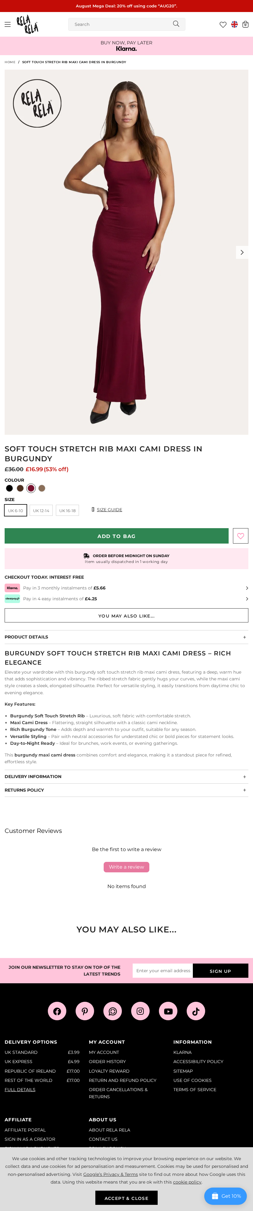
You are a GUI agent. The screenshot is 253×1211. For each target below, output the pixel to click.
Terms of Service (194, 1089)
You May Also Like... (126, 616)
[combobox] (126, 24)
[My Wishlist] (223, 24)
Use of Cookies (192, 1080)
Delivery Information (33, 776)
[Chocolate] (20, 488)
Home (10, 62)
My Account (104, 1052)
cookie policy (187, 1182)
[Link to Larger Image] (126, 252)
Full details (20, 1089)
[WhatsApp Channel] (112, 1011)
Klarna (182, 1052)
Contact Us (103, 1139)
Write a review (126, 867)
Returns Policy (24, 790)
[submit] (176, 24)
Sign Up (220, 971)
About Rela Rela (109, 1130)
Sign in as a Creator (30, 1139)
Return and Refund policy (122, 1080)
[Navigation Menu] (7, 24)
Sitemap (183, 1071)
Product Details (26, 637)
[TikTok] (196, 1011)
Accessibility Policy (198, 1061)
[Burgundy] (31, 488)
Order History (107, 1061)
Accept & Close (127, 1198)
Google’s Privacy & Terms (110, 1174)
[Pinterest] (85, 1011)
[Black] (9, 488)
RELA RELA (27, 24)
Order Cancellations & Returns (118, 1093)
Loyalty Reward (109, 1071)
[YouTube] (168, 1011)
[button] (245, 24)
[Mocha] (41, 488)
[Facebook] (57, 1011)
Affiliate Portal (25, 1130)
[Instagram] (140, 1011)
